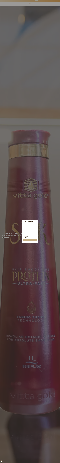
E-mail (23, 229)
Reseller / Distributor (27, 237)
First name (24, 225)
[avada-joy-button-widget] (1, 461)
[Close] (37, 221)
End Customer (26, 236)
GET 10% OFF (30, 240)
